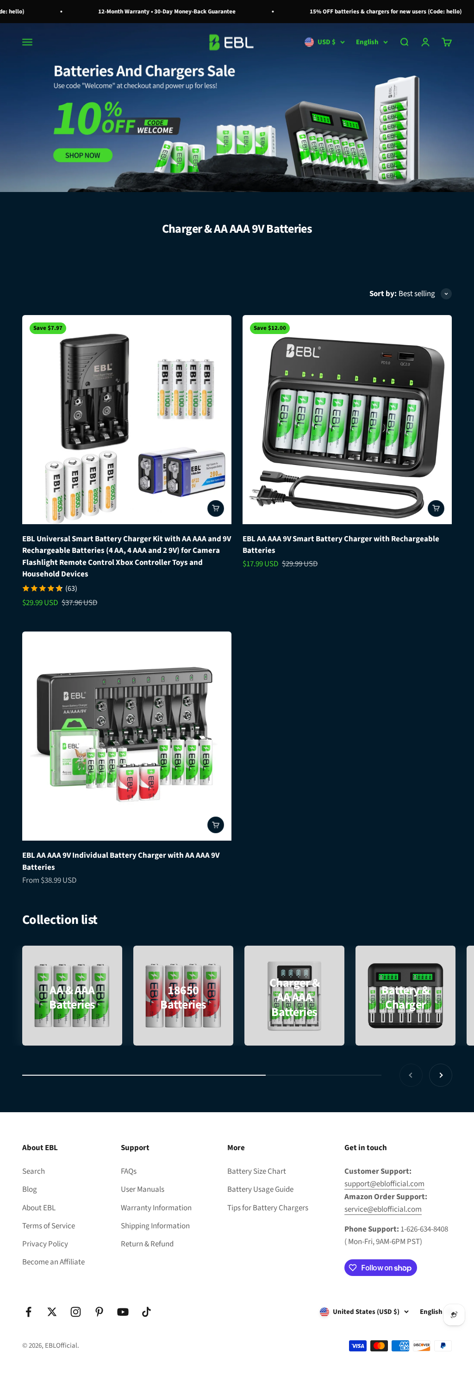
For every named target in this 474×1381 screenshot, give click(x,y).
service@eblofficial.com (383, 1209)
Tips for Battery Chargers (267, 1208)
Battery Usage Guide (260, 1189)
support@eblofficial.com (384, 1183)
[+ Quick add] (215, 508)
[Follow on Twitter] (52, 1312)
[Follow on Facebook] (28, 1312)
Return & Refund (147, 1244)
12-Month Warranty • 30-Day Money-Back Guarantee (154, 11)
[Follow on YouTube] (123, 1312)
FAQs (129, 1171)
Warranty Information (156, 1208)
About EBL (39, 1208)
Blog (29, 1189)
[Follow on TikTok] (146, 1312)
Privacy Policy (45, 1244)
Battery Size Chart (256, 1171)
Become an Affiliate (53, 1262)
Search (33, 1171)
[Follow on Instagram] (75, 1312)
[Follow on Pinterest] (99, 1312)
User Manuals (142, 1189)
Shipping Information (155, 1226)
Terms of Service (48, 1226)
